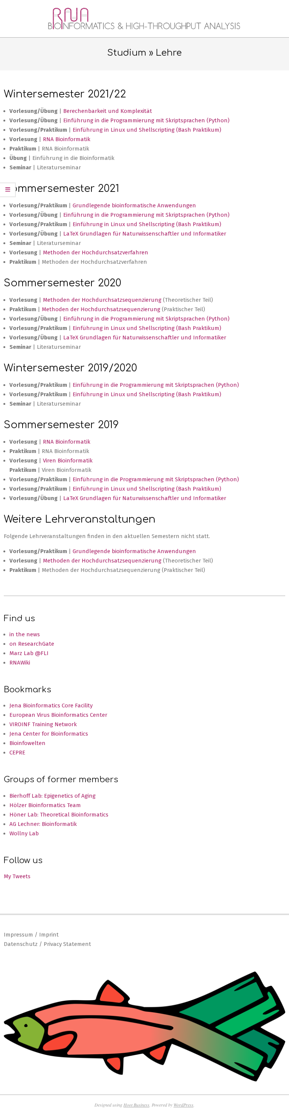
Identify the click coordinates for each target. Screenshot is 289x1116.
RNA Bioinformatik (66, 139)
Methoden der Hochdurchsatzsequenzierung (103, 299)
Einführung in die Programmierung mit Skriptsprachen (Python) (146, 120)
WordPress (183, 1105)
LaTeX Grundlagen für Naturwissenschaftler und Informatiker (144, 233)
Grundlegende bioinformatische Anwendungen (134, 205)
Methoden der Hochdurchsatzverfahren (95, 252)
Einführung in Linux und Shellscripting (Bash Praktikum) (147, 129)
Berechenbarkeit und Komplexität (107, 111)
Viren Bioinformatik (68, 460)
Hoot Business (136, 1105)
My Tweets (17, 876)
